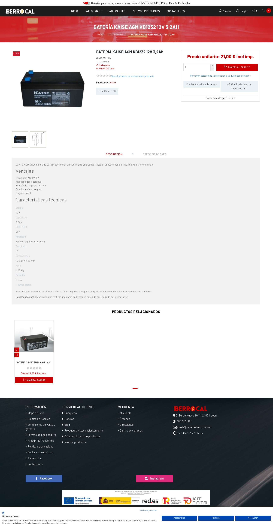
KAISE (113, 82)
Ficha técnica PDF (107, 91)
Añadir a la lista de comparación (240, 86)
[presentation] (16, 349)
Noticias (69, 419)
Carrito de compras (131, 430)
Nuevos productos (146, 11)
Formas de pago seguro (41, 435)
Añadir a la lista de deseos (203, 84)
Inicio (74, 11)
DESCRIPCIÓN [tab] (114, 154)
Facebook (45, 478)
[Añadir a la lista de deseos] (37, 343)
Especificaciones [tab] (155, 154)
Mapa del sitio (35, 413)
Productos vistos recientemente (83, 430)
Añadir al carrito (238, 67)
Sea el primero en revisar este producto (132, 76)
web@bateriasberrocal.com (195, 427)
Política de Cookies (38, 419)
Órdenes (124, 419)
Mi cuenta (125, 413)
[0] (264, 11)
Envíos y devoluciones (40, 452)
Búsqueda (70, 413)
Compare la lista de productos (82, 436)
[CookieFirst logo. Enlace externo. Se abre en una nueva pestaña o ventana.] (3, 513)
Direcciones (126, 425)
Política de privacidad (40, 446)
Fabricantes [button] (116, 11)
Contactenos (176, 11)
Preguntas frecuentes (40, 441)
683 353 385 (184, 421)
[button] (135, 388)
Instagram (156, 478)
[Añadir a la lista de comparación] (31, 343)
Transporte (34, 458)
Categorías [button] (92, 11)
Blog (67, 425)
